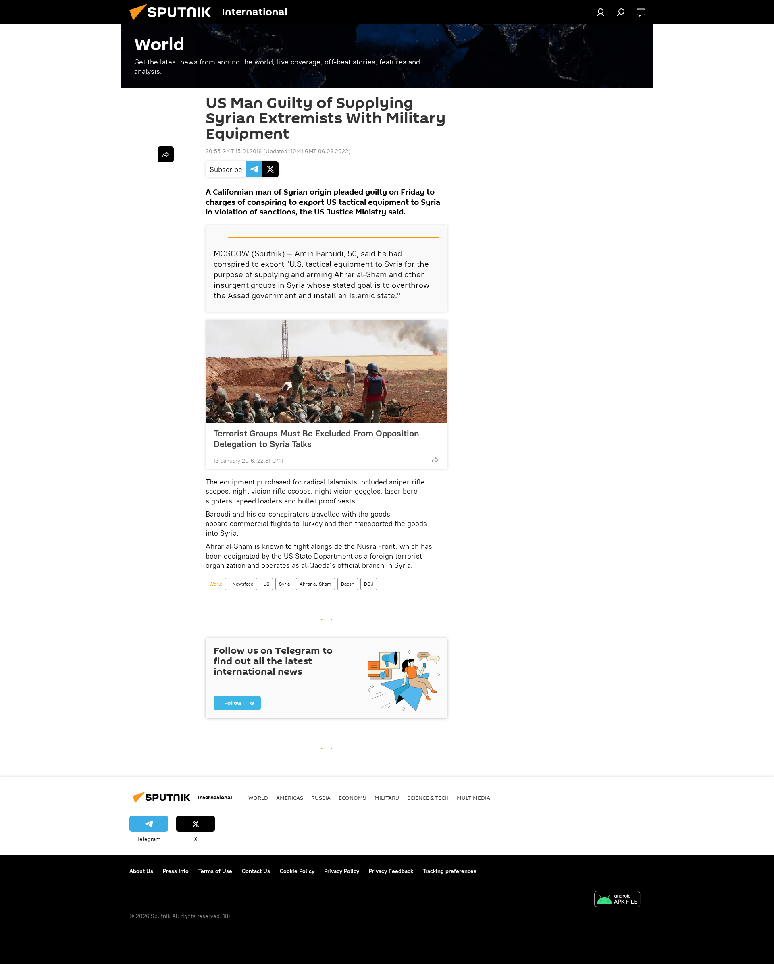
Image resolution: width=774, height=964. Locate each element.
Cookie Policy (297, 871)
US (266, 584)
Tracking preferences (449, 871)
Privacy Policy (341, 871)
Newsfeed (243, 584)
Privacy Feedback (391, 871)
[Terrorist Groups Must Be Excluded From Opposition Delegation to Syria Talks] (326, 371)
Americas (289, 797)
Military (387, 797)
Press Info (176, 871)
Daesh (347, 584)
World (216, 584)
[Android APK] (617, 900)
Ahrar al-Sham (315, 584)
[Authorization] (601, 12)
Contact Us (256, 871)
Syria (284, 584)
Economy (352, 797)
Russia (321, 797)
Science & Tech (428, 797)
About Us (141, 871)
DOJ (368, 584)
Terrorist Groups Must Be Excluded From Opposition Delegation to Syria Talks (316, 438)
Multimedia (473, 797)
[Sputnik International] (173, 22)
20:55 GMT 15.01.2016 (234, 151)
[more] (435, 460)
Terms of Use (215, 871)
